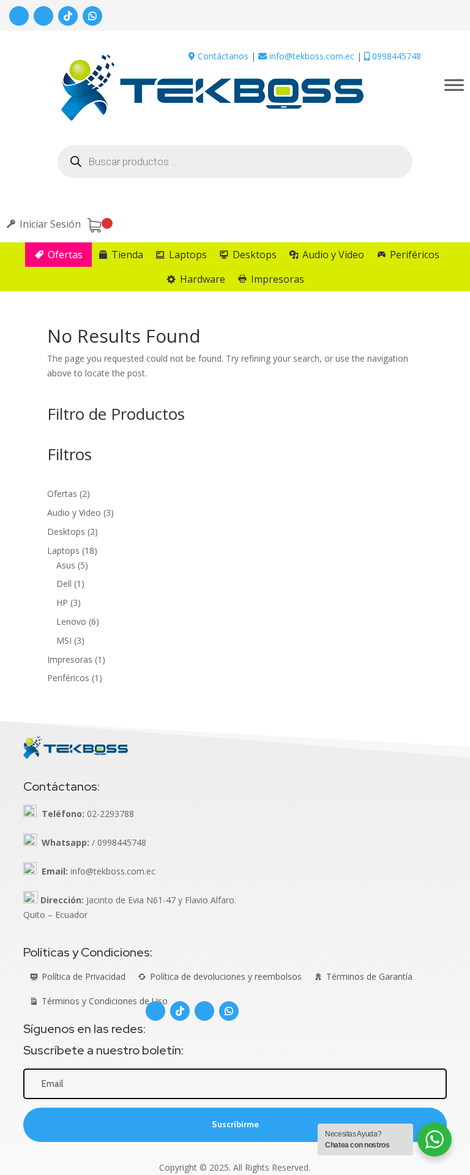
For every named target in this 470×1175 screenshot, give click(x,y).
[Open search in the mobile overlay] (235, 161)
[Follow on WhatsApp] (92, 16)
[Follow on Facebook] (19, 16)
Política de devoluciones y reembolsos (226, 976)
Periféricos (414, 254)
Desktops (255, 254)
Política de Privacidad (83, 976)
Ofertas (65, 254)
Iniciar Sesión (50, 224)
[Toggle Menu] (454, 85)
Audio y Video (333, 254)
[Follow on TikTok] (68, 16)
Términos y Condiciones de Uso (105, 1001)
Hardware (202, 279)
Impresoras (277, 279)
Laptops (188, 254)
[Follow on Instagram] (43, 16)
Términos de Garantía (369, 976)
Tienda (127, 254)
